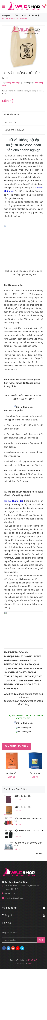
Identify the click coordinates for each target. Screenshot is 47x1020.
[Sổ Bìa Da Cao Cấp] (8, 799)
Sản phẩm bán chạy (15, 789)
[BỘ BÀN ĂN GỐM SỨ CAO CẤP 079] (8, 846)
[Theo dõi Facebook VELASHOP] (4, 948)
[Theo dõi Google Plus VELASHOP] (13, 948)
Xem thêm (38, 853)
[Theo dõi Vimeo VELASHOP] (22, 948)
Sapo (29, 963)
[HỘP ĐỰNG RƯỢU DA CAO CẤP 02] (8, 821)
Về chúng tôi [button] (9, 907)
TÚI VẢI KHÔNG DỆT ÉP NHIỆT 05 (20, 773)
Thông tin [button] (7, 915)
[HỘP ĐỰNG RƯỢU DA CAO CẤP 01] (8, 834)
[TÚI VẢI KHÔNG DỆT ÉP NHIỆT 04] (35, 760)
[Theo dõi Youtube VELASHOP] (18, 948)
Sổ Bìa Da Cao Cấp (22, 796)
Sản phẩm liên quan (16, 746)
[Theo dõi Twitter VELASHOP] (8, 948)
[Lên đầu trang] (40, 1014)
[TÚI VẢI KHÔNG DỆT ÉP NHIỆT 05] (12, 760)
